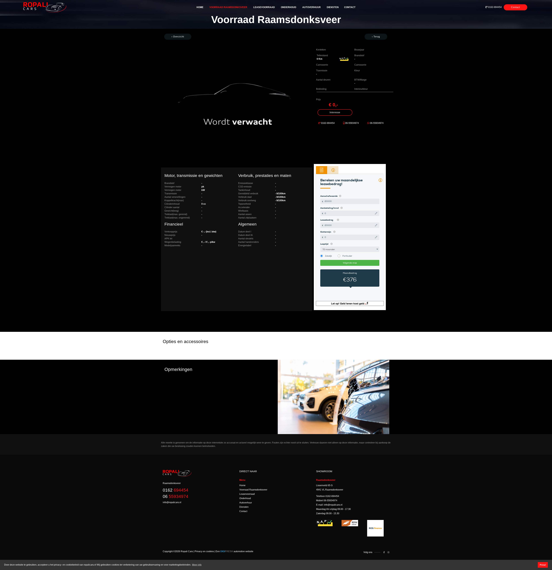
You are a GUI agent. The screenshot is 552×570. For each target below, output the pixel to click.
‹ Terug (376, 36)
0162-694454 (495, 7)
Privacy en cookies (204, 551)
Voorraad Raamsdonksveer (228, 7)
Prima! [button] (543, 565)
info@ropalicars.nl (333, 505)
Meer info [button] (197, 565)
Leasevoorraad (264, 7)
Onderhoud (288, 7)
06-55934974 (352, 123)
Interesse (335, 112)
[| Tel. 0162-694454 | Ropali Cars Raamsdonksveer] (238, 100)
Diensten (333, 7)
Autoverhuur (311, 7)
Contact (349, 7)
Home (200, 7)
